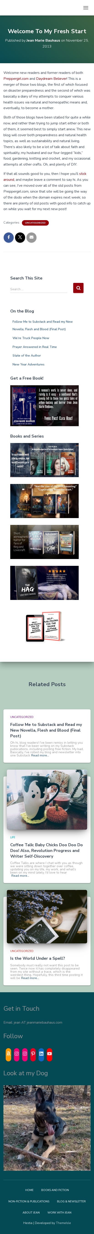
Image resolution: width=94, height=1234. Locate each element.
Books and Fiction (55, 1190)
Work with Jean (59, 1212)
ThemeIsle (63, 1223)
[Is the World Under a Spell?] (47, 916)
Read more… (40, 755)
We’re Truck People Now (31, 338)
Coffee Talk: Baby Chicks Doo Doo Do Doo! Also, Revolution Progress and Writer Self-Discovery (46, 850)
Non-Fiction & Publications (28, 1201)
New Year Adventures (28, 364)
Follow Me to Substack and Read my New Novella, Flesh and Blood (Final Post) (46, 730)
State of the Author (27, 355)
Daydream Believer (51, 78)
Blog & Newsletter (71, 1201)
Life (12, 837)
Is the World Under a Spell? (37, 958)
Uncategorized (35, 222)
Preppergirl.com (16, 78)
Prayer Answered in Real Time (35, 347)
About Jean (31, 1212)
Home (29, 1190)
